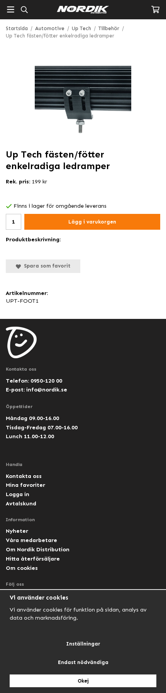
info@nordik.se (46, 389)
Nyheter (17, 530)
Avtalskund (21, 503)
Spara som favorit (45, 266)
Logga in (17, 494)
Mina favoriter (25, 484)
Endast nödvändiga (83, 662)
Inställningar (83, 644)
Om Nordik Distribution (37, 549)
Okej (83, 681)
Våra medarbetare (31, 540)
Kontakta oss (24, 476)
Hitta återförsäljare (33, 558)
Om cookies (22, 567)
